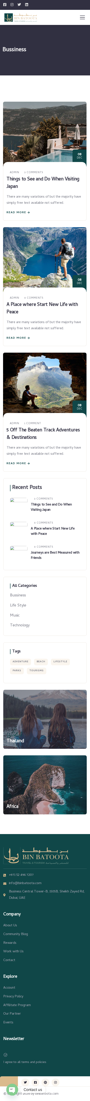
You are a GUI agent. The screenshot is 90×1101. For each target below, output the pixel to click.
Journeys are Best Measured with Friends (55, 555)
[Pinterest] (45, 1082)
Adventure (20, 662)
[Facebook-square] (35, 1082)
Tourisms (36, 671)
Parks (17, 671)
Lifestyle (60, 662)
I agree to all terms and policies (24, 1062)
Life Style (18, 606)
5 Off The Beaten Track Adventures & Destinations (43, 434)
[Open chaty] (12, 1090)
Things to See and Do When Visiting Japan (43, 183)
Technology (20, 625)
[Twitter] (25, 1082)
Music (15, 616)
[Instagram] (55, 1082)
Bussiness (18, 595)
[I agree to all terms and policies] (5, 1055)
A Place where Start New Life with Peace (42, 308)
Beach (41, 662)
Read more (16, 212)
